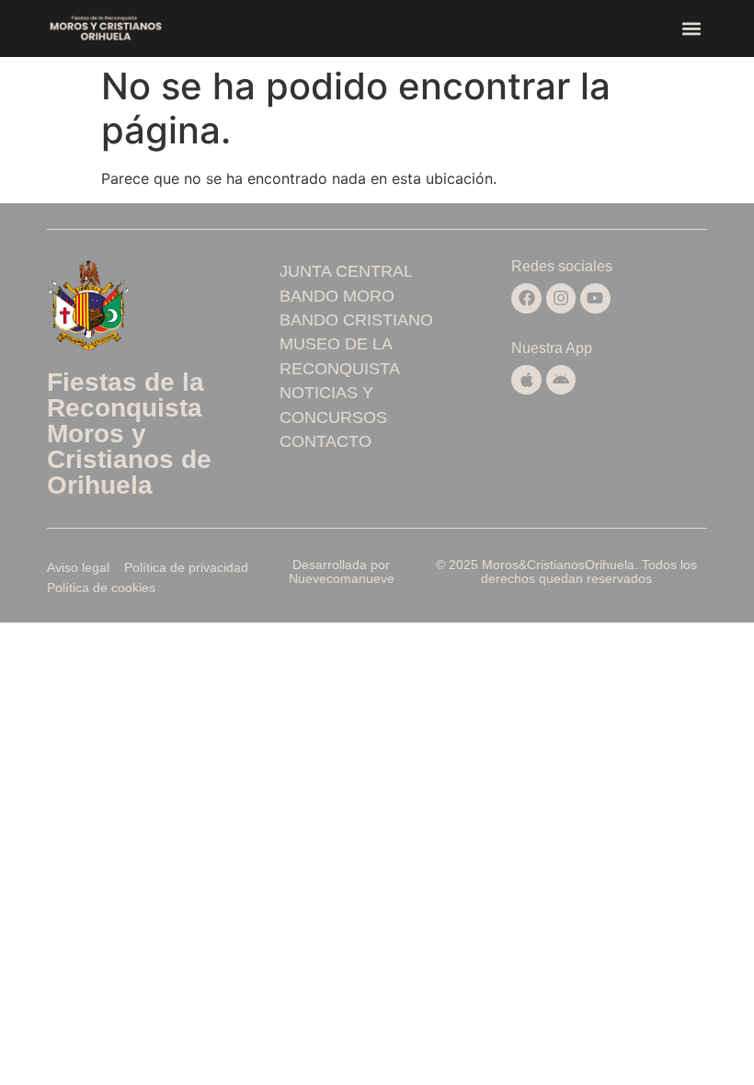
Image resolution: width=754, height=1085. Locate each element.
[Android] (561, 379)
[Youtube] (595, 298)
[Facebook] (526, 298)
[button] (692, 29)
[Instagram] (561, 298)
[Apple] (526, 379)
